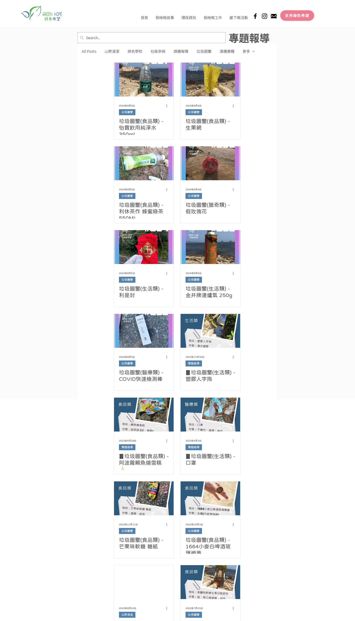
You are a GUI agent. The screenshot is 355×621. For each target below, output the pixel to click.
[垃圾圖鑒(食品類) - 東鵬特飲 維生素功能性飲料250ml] (210, 582)
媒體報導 (181, 51)
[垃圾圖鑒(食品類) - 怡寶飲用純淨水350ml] (144, 79)
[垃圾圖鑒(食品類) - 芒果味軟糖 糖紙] (144, 498)
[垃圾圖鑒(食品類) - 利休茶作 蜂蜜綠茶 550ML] (144, 163)
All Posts (89, 51)
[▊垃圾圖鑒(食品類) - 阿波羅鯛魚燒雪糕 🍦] (144, 415)
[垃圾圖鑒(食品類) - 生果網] (210, 79)
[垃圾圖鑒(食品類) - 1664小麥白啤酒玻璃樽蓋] (210, 498)
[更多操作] (168, 105)
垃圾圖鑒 (204, 51)
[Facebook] (255, 16)
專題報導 (193, 363)
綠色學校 (135, 51)
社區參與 (158, 51)
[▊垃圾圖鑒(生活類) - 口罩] (210, 415)
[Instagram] (264, 16)
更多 (246, 51)
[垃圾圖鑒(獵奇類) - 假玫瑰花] (210, 163)
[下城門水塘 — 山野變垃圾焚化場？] (144, 582)
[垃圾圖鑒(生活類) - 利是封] (144, 247)
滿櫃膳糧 (227, 51)
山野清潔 (112, 51)
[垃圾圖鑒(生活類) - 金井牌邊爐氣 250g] (210, 247)
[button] (165, 15)
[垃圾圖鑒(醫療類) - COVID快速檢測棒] (144, 331)
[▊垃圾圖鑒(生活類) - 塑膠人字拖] (210, 331)
